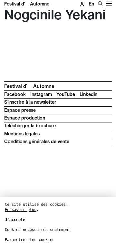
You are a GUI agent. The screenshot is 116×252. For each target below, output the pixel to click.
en (91, 4)
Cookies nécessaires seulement (37, 229)
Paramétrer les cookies (29, 239)
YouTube (65, 94)
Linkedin (88, 94)
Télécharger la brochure (30, 126)
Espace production (24, 118)
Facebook (15, 94)
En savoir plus (20, 209)
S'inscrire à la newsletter (30, 102)
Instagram (41, 94)
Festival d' (26, 4)
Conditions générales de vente (36, 141)
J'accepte (15, 219)
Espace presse (20, 110)
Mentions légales (22, 134)
